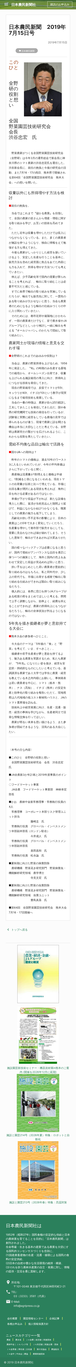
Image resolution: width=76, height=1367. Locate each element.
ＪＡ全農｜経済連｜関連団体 (38, 1340)
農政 (9, 1340)
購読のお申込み (59, 4)
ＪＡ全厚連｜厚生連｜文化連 (19, 1349)
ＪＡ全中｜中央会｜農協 (17, 1354)
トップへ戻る (17, 929)
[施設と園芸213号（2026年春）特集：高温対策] (38, 1170)
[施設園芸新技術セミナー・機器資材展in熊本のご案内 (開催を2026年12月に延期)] (38, 1036)
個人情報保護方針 (38, 1323)
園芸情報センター (33, 1318)
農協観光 (55, 1349)
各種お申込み (14, 1323)
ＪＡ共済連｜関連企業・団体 (45, 1344)
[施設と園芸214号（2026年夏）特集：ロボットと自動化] (38, 1103)
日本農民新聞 (28, 51)
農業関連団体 (39, 1354)
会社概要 (12, 1318)
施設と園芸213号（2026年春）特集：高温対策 (38, 1202)
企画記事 (54, 1318)
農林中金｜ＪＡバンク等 (17, 1344)
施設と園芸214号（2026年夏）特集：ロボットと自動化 (38, 1137)
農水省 (18, 1340)
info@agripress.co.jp (27, 1305)
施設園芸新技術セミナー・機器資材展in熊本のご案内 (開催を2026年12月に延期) (38, 1070)
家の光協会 (42, 1349)
